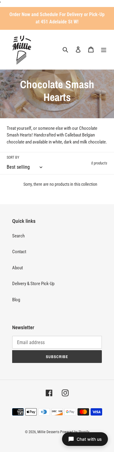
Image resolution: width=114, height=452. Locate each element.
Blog (16, 299)
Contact (19, 251)
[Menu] (103, 49)
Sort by (13, 157)
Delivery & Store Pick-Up (33, 283)
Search (18, 236)
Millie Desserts (48, 432)
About (17, 268)
